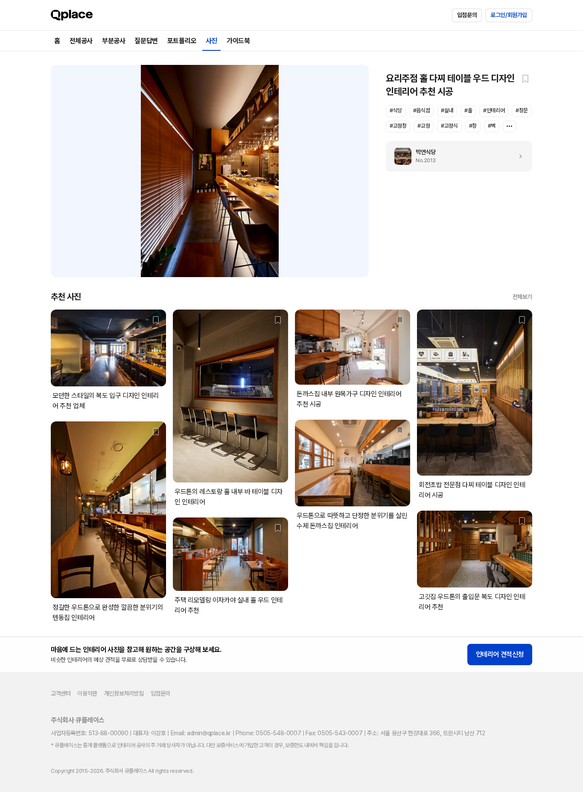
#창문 (522, 110)
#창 (473, 126)
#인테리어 (493, 110)
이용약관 (87, 693)
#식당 (396, 110)
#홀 (468, 110)
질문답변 (145, 41)
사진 (211, 41)
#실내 (447, 110)
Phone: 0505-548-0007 (268, 733)
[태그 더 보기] (509, 126)
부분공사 (113, 41)
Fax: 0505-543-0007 (334, 733)
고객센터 (60, 693)
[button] (525, 78)
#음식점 (421, 110)
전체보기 (522, 296)
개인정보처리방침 (124, 693)
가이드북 (238, 41)
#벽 (492, 126)
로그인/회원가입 (508, 15)
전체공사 (81, 41)
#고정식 (449, 126)
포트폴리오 (181, 41)
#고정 (423, 126)
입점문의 (467, 15)
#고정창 (398, 126)
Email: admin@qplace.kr (201, 733)
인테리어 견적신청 (500, 654)
